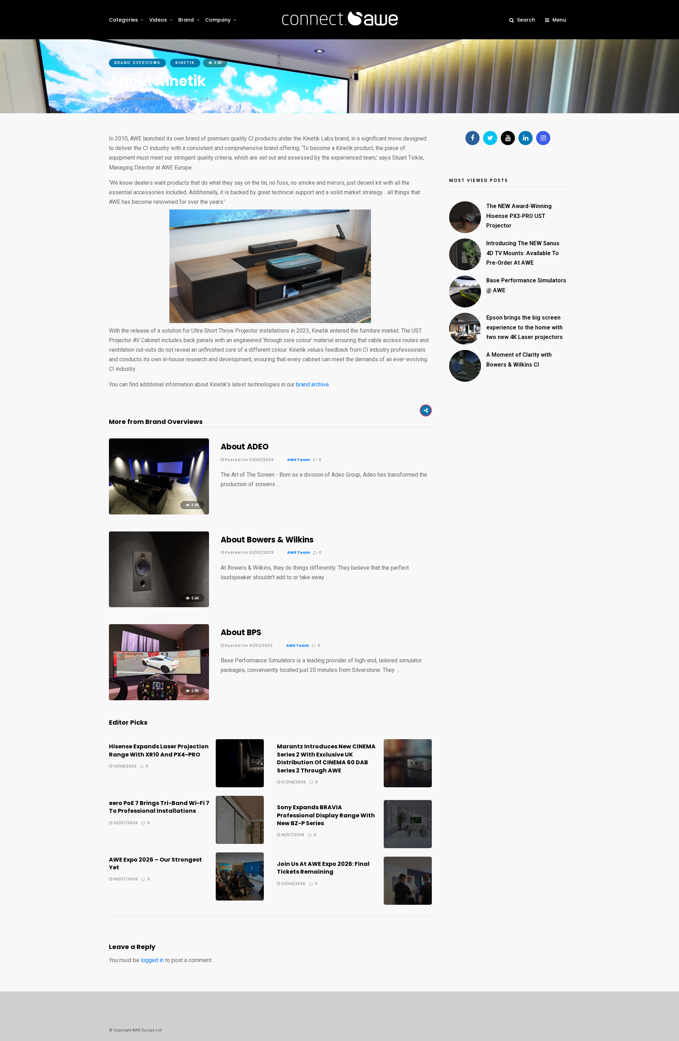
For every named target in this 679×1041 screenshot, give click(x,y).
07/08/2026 (293, 782)
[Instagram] (543, 138)
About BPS (242, 632)
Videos (158, 19)
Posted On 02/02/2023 (248, 552)
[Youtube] (508, 138)
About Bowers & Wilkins (268, 539)
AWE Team (185, 99)
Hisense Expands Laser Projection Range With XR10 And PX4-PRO (159, 750)
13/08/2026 (124, 766)
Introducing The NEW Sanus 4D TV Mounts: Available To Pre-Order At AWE (522, 253)
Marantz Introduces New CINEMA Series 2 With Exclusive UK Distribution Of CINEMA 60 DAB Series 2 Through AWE (326, 758)
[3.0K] (159, 512)
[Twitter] (490, 138)
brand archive (312, 384)
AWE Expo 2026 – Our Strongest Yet (155, 864)
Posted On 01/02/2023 (248, 645)
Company (218, 19)
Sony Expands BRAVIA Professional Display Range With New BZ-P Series (326, 815)
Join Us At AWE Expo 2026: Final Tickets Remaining (323, 868)
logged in (152, 960)
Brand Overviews (137, 63)
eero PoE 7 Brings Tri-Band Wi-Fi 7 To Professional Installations (159, 807)
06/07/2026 (125, 879)
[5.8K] (159, 698)
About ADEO (246, 446)
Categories (123, 19)
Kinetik (185, 63)
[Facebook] (472, 138)
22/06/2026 (292, 883)
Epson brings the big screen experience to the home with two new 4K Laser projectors (524, 327)
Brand (186, 19)
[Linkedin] (525, 138)
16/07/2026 (292, 835)
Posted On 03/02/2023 (248, 459)
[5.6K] (159, 605)
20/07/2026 (125, 823)
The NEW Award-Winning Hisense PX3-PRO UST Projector (519, 216)
